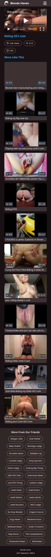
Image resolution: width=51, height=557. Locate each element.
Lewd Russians (17, 504)
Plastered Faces (34, 519)
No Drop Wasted (15, 512)
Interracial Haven (35, 475)
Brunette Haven (16, 453)
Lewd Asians (34, 490)
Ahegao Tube (17, 438)
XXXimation (37, 541)
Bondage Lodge (35, 446)
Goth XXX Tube (14, 475)
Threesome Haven (17, 541)
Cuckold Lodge (15, 460)
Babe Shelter (15, 446)
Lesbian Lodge (36, 482)
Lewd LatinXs (35, 497)
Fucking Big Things (34, 468)
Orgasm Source (36, 512)
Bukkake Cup (36, 453)
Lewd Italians (16, 497)
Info (11, 50)
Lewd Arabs (16, 490)
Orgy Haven (15, 519)
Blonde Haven (19, 3)
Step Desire (13, 534)
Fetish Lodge (13, 468)
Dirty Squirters (35, 460)
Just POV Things (15, 482)
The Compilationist (34, 534)
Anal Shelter (35, 438)
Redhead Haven (14, 526)
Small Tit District (36, 526)
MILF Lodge (35, 504)
